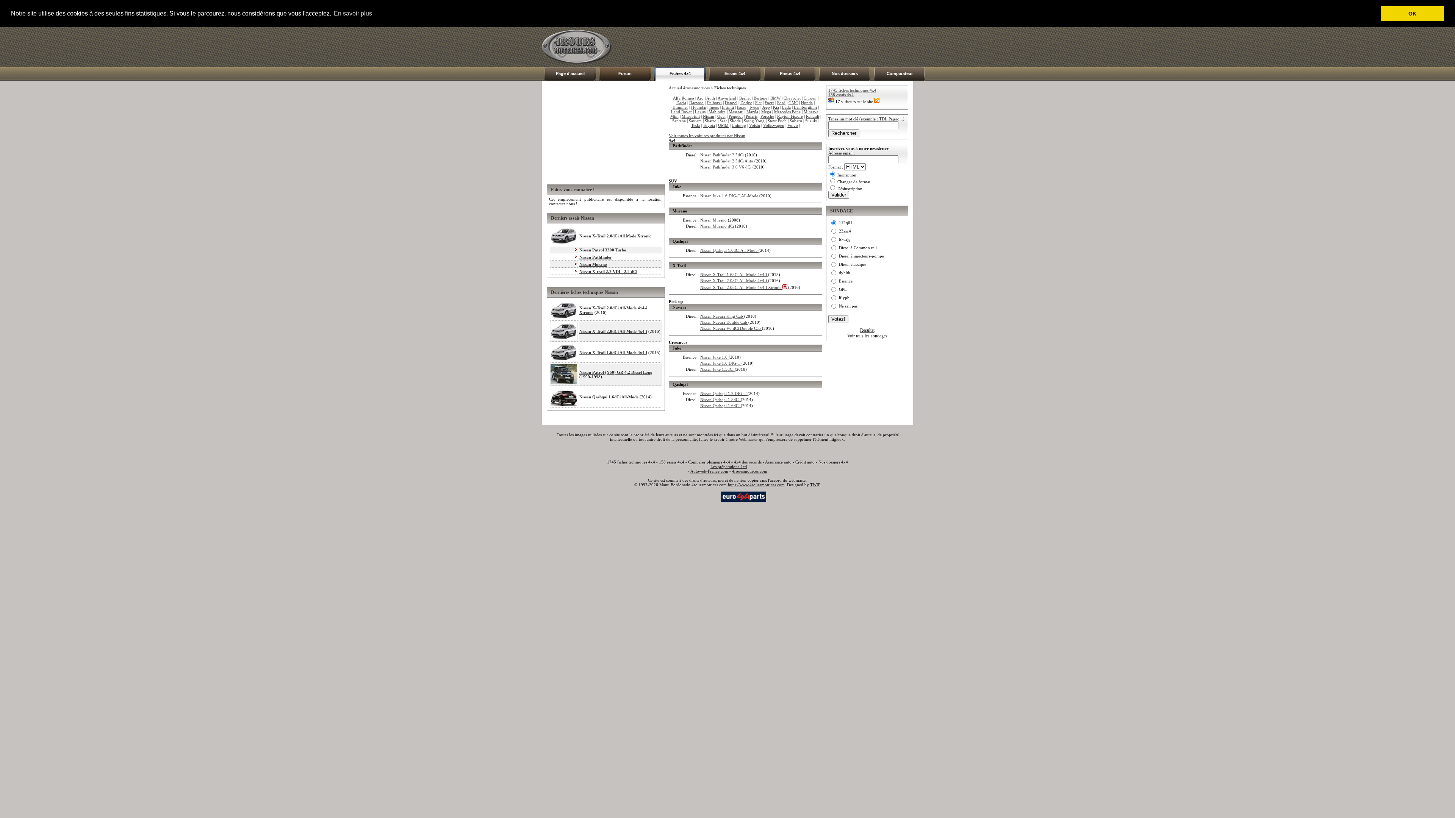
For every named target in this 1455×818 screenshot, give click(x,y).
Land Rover (681, 111)
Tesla (695, 125)
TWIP (815, 484)
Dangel (731, 102)
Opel (721, 116)
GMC (793, 102)
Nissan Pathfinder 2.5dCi (722, 155)
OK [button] (1412, 14)
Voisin (754, 125)
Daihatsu (714, 102)
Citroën (810, 98)
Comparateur (900, 73)
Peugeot (736, 116)
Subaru (796, 121)
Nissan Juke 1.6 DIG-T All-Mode (729, 196)
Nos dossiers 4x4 (833, 462)
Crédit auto (805, 462)
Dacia (681, 102)
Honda (807, 102)
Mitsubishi (691, 116)
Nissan (708, 116)
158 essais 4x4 (841, 94)
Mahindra (717, 111)
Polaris (751, 116)
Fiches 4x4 (680, 73)
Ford (781, 102)
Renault (812, 116)
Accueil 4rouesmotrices (689, 88)
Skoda (735, 121)
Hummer (680, 107)
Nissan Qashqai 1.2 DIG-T (724, 393)
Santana (679, 121)
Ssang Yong (754, 121)
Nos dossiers (845, 73)
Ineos (714, 107)
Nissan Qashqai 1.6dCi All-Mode (608, 397)
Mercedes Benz (787, 111)
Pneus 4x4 (790, 73)
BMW (775, 98)
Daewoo (696, 102)
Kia (776, 107)
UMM (723, 125)
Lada (786, 107)
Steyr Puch (777, 121)
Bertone (760, 98)
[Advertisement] (775, 47)
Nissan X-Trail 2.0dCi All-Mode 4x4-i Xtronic (741, 287)
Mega (766, 111)
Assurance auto (778, 462)
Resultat (867, 330)
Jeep (766, 107)
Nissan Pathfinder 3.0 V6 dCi (726, 167)
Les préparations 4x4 (728, 466)
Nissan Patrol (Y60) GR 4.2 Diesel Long (615, 372)
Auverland (727, 98)
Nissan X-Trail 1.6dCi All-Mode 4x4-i (613, 352)
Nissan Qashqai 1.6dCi (720, 405)
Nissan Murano (593, 264)
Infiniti (728, 107)
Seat (723, 121)
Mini (674, 116)
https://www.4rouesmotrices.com (756, 484)
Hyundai (698, 107)
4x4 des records (748, 462)
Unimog (739, 125)
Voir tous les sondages (867, 336)
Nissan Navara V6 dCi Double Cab (731, 328)
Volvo (792, 125)
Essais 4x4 (734, 73)
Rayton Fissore (790, 116)
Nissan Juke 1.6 (714, 357)
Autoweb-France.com (709, 471)
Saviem (695, 121)
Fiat (758, 102)
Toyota (709, 125)
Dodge (746, 102)
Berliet (745, 98)
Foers (769, 102)
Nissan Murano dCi (717, 226)
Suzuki (811, 121)
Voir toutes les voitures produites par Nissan (707, 135)
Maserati (736, 111)
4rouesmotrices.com (749, 471)
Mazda (752, 111)
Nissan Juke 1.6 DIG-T (721, 363)
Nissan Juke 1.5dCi (717, 369)
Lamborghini (805, 107)
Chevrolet (792, 98)
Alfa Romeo (683, 98)
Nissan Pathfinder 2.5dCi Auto (727, 161)
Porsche (767, 116)
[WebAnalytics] (704, 496)
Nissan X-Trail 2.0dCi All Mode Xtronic (615, 236)
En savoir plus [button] (353, 13)
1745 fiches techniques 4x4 (852, 90)
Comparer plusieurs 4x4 (709, 462)
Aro (700, 98)
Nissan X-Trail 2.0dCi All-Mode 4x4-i (613, 331)
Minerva (811, 111)
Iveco (754, 107)
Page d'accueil (570, 73)
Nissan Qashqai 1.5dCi (720, 399)
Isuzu (741, 107)
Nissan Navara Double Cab (724, 322)
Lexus (700, 111)
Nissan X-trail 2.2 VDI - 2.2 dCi (608, 271)
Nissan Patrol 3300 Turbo (602, 250)
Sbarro (711, 121)
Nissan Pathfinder (595, 257)
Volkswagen (773, 125)
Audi (710, 98)
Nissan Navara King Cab (722, 316)
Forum (625, 73)
